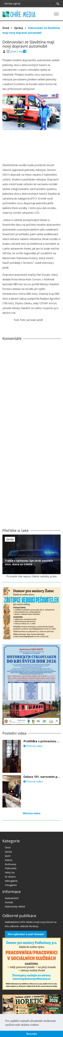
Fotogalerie (11, 885)
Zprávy (18, 28)
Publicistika (10, 868)
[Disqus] (31, 388)
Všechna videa (31, 813)
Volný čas (10, 872)
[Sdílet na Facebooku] (25, 51)
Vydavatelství (11, 898)
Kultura (8, 860)
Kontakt (9, 902)
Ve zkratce (10, 876)
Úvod (5, 28)
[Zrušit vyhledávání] (58, 3)
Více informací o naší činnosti (26, 934)
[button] (39, 1025)
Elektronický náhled (15, 906)
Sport (7, 855)
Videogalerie (11, 880)
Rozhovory (10, 864)
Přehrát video (34, 746)
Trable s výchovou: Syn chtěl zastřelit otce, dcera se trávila (29, 562)
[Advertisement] (31, 142)
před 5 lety (16, 51)
